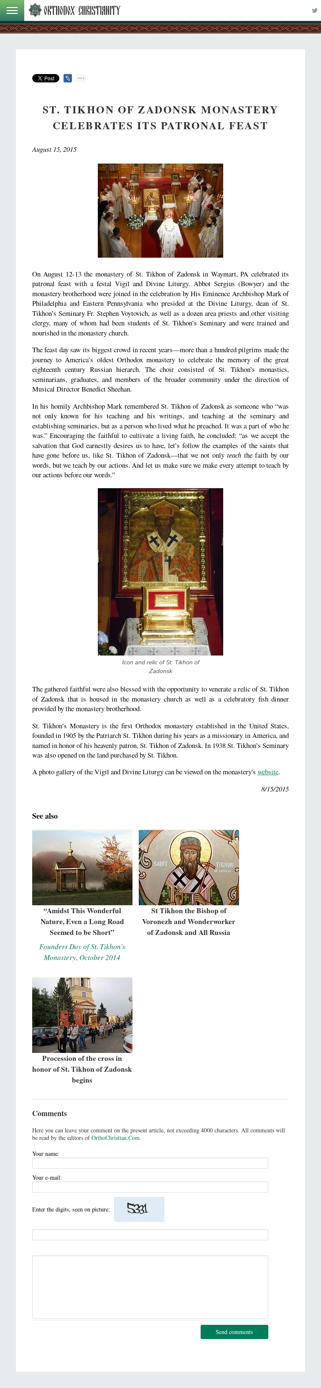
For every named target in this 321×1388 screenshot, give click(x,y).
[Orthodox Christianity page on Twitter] (314, 10)
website (267, 771)
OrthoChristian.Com (116, 1138)
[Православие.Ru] (74, 10)
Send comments (234, 1332)
